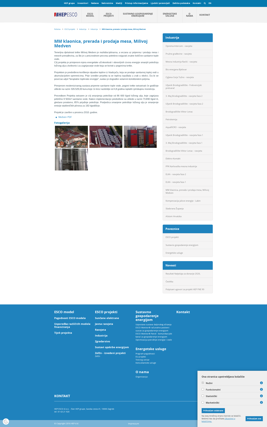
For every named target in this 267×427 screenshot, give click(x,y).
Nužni (209, 383)
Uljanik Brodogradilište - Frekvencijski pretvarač (184, 86)
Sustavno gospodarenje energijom (138, 14)
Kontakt (197, 3)
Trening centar (142, 359)
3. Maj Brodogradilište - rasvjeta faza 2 (184, 96)
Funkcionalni (213, 390)
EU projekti (141, 356)
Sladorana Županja (175, 208)
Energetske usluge (170, 14)
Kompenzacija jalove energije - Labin (183, 200)
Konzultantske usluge (146, 362)
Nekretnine (107, 3)
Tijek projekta (63, 332)
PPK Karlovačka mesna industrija (181, 166)
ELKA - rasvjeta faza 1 (176, 182)
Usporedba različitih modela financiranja (72, 325)
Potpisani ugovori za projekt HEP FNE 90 (185, 289)
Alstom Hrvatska (173, 216)
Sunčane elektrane (107, 318)
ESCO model (90, 14)
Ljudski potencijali (160, 3)
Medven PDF (65, 117)
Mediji (119, 3)
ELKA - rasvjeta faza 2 (176, 174)
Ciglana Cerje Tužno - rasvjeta (180, 77)
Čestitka (169, 281)
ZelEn (97, 356)
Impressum (133, 423)
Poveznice (172, 229)
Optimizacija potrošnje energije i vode (154, 339)
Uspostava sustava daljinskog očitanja (154, 324)
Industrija (82, 29)
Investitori (82, 3)
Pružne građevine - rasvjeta (179, 53)
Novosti (170, 265)
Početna (57, 29)
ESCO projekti (109, 14)
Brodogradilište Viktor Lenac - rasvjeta (184, 150)
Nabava (95, 3)
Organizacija (142, 376)
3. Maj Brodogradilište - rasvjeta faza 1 (184, 142)
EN (210, 3)
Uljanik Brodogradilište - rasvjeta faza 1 (184, 135)
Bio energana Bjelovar (176, 69)
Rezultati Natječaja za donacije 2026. (183, 273)
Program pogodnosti (145, 353)
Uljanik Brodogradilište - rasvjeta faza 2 (184, 103)
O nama (189, 14)
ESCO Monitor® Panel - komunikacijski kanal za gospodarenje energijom (154, 335)
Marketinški (212, 403)
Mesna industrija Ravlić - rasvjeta (181, 61)
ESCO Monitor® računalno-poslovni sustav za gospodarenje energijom (152, 329)
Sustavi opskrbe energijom (112, 347)
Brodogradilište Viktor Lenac (179, 111)
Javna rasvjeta (104, 324)
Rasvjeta (100, 329)
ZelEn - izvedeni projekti (110, 353)
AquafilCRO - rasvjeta (176, 127)
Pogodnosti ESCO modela (70, 318)
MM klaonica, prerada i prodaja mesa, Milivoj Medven (124, 29)
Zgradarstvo (102, 341)
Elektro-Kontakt (173, 158)
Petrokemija (171, 119)
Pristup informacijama (136, 3)
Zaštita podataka (181, 3)
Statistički (211, 396)
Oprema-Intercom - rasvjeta (179, 46)
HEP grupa (69, 3)
